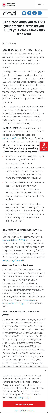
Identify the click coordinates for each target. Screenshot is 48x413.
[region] (24, 390)
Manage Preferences (24, 410)
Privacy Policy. (23, 397)
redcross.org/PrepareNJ (13, 138)
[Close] (45, 371)
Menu (42, 4)
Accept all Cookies (24, 404)
